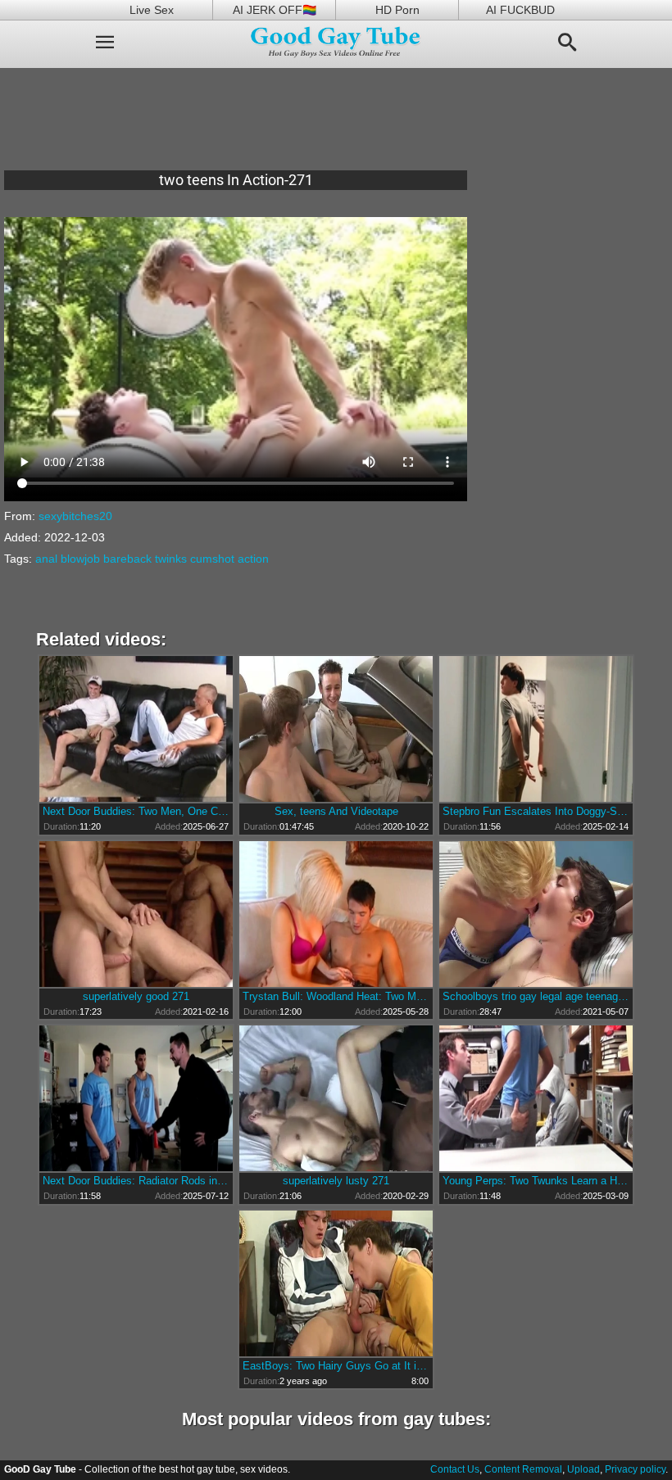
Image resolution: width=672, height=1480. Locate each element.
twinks (171, 558)
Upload (583, 1469)
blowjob (80, 558)
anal (46, 558)
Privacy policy (635, 1469)
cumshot (212, 558)
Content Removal (523, 1469)
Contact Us (454, 1469)
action (253, 558)
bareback (127, 558)
